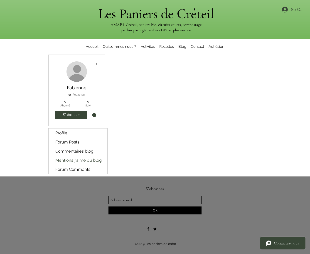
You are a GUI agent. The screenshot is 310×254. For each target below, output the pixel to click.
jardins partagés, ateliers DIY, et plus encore (156, 30)
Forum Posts (67, 142)
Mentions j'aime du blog (78, 160)
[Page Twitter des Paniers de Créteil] (155, 229)
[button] (147, 46)
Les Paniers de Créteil (156, 14)
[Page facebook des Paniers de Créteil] (148, 229)
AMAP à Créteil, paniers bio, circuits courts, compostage (156, 24)
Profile (61, 133)
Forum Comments (72, 169)
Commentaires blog (74, 151)
